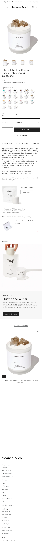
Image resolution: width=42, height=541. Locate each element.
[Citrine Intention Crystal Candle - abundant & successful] (21, 353)
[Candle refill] (20, 195)
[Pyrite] (26, 102)
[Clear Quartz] (32, 91)
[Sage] (9, 107)
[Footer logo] (14, 458)
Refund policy (6, 502)
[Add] (37, 231)
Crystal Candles (7, 511)
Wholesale (5, 489)
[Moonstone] (26, 96)
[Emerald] (9, 96)
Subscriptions (6, 486)
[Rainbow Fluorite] (32, 102)
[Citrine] (26, 91)
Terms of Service (7, 499)
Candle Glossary (7, 473)
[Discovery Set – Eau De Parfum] (8, 226)
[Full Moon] (15, 96)
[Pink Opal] (15, 102)
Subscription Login (8, 476)
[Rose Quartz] (4, 107)
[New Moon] (32, 96)
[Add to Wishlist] (37, 330)
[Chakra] (21, 91)
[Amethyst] (9, 91)
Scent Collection (7, 530)
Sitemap (4, 480)
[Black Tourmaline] (15, 91)
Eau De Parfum (6, 524)
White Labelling (6, 470)
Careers (4, 495)
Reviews (4, 467)
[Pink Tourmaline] (21, 102)
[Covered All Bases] (4, 96)
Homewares (5, 533)
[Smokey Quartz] (15, 107)
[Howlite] (21, 96)
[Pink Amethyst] (9, 102)
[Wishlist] (36, 7)
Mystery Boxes (6, 527)
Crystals (4, 517)
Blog (3, 492)
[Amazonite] (4, 91)
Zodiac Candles (6, 514)
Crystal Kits (5, 521)
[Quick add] (4, 376)
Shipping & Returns (8, 505)
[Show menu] (3, 7)
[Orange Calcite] (4, 102)
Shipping (5, 83)
